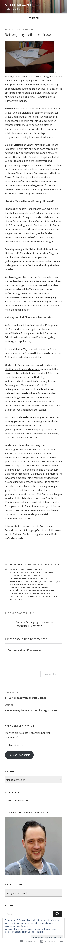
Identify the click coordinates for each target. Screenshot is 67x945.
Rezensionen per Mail (21, 726)
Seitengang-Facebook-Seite (38, 530)
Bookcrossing (36, 261)
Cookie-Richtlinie (35, 931)
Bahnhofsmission (21, 569)
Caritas (35, 572)
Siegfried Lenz (42, 593)
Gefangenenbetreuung (24, 578)
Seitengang (19, 5)
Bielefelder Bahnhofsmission (29, 144)
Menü (35, 17)
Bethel (39, 569)
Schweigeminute (20, 593)
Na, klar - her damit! (19, 754)
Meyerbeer (26, 253)
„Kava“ (8, 116)
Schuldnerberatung (42, 590)
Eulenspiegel (18, 575)
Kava (41, 584)
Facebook (34, 575)
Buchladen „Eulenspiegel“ (47, 84)
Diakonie (48, 572)
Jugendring (47, 581)
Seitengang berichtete (35, 88)
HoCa (44, 578)
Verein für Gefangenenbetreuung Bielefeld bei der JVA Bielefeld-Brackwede (29, 389)
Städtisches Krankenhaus (26, 596)
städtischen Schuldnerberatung (22, 369)
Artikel (40, 333)
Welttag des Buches (46, 565)
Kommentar (50, 674)
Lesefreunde (17, 587)
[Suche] (57, 914)
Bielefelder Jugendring (29, 417)
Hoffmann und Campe (23, 581)
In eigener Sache (20, 565)
